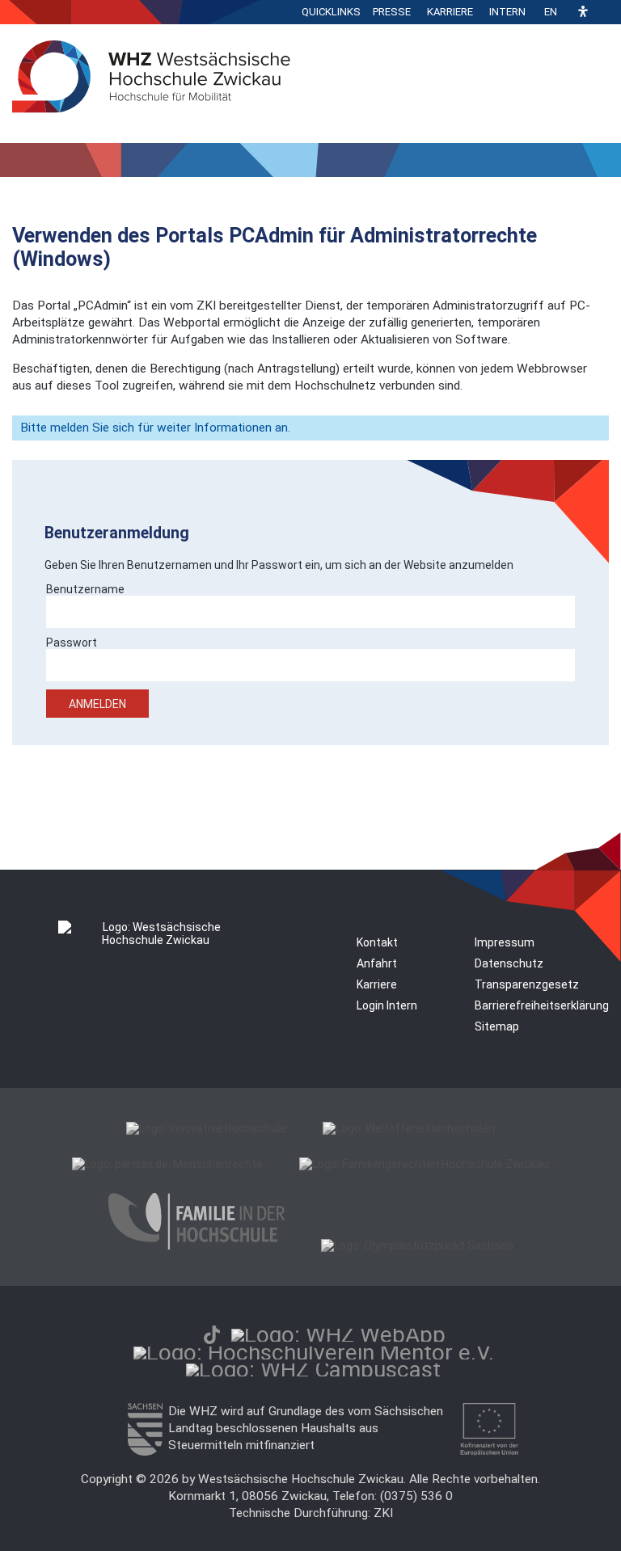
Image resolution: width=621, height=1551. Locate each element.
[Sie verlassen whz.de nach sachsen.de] (145, 1451)
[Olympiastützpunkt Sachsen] (417, 1245)
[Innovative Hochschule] (206, 1128)
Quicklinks (331, 12)
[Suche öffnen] (605, 12)
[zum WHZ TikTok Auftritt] (212, 1334)
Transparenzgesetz (527, 984)
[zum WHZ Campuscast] (313, 1369)
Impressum (504, 942)
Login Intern (387, 1005)
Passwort (71, 642)
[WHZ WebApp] (338, 1334)
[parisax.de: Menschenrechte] (167, 1163)
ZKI (383, 1513)
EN (550, 12)
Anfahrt (377, 963)
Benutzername (85, 589)
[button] (583, 12)
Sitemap (497, 1026)
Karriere (450, 12)
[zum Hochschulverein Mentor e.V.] (313, 1352)
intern (507, 12)
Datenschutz (509, 963)
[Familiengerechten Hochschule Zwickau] (424, 1163)
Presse (392, 12)
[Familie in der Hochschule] (196, 1245)
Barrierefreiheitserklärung (542, 1005)
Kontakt (377, 942)
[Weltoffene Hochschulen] (409, 1128)
